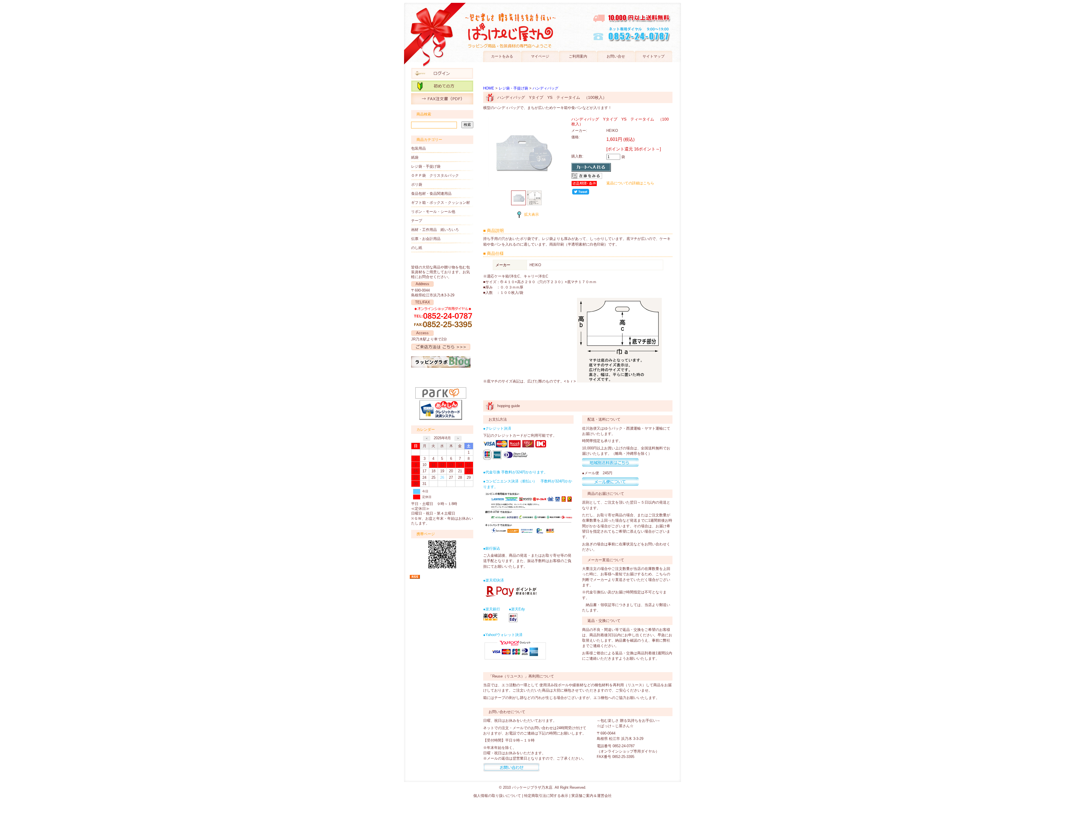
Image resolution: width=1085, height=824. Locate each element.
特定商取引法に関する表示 (546, 796)
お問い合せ (616, 56)
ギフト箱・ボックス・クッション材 (440, 202)
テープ (416, 220)
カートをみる (502, 56)
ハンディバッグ (545, 88)
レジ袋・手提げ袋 (425, 166)
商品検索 (423, 114)
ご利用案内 (578, 56)
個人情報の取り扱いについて (497, 796)
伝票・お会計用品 (425, 239)
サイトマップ (654, 56)
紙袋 (414, 157)
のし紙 (416, 248)
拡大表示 (531, 214)
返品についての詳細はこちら (630, 183)
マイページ (540, 56)
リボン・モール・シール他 (433, 211)
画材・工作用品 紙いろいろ (435, 230)
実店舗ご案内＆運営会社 (591, 796)
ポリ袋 (416, 184)
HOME (488, 88)
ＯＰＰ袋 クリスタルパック (435, 175)
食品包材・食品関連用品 (431, 193)
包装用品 (418, 148)
